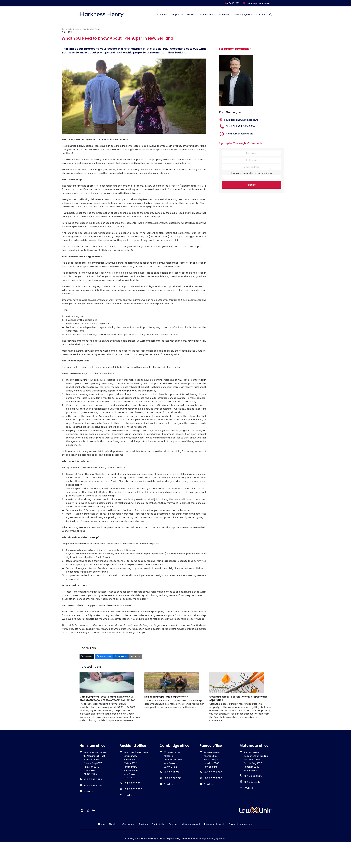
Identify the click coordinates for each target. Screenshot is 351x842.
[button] (270, 14)
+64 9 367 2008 (133, 789)
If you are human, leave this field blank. (251, 173)
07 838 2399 (233, 3)
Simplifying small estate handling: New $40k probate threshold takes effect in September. (107, 698)
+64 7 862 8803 (213, 778)
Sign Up (251, 185)
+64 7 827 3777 (173, 778)
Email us (88, 791)
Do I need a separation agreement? (166, 696)
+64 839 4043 (252, 782)
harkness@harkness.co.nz (258, 3)
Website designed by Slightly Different (209, 838)
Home (64, 29)
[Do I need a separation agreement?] (171, 682)
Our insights (75, 29)
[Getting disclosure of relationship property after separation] (236, 682)
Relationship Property (93, 29)
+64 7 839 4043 (92, 785)
